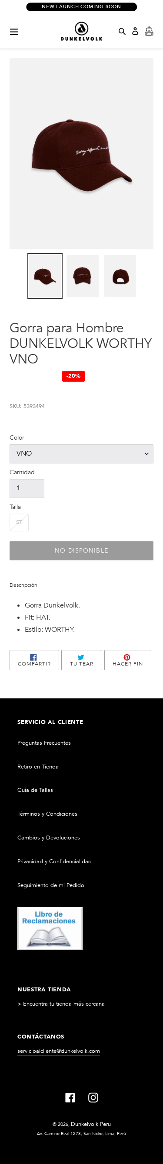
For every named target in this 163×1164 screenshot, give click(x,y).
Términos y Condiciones (47, 814)
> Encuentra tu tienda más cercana (61, 1004)
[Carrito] (149, 31)
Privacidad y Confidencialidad (54, 861)
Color (17, 438)
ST (19, 522)
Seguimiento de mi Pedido (50, 885)
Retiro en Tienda (38, 767)
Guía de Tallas (35, 790)
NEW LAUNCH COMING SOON (81, 6)
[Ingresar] (135, 31)
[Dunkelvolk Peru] (81, 31)
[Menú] (14, 31)
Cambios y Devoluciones (48, 838)
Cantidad (22, 472)
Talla (15, 507)
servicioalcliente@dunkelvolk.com (58, 1051)
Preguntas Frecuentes (44, 743)
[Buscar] (122, 31)
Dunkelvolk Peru (91, 1124)
